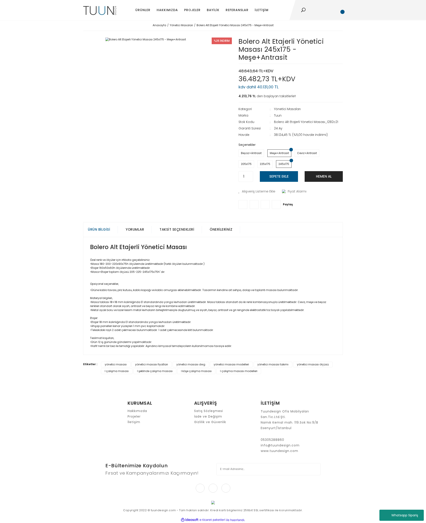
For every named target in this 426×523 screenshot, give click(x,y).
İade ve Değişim (208, 416)
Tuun (278, 115)
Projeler (134, 416)
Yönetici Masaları (287, 109)
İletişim (134, 422)
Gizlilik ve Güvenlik (210, 422)
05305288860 (272, 440)
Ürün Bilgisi (99, 229)
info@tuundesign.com (280, 445)
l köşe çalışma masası (196, 371)
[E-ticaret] (212, 520)
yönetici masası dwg (190, 364)
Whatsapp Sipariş (404, 515)
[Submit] (314, 469)
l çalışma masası (117, 371)
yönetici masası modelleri (231, 364)
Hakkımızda (137, 411)
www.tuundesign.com (279, 451)
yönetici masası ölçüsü (313, 364)
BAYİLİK (213, 10)
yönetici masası (116, 364)
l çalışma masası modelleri (238, 371)
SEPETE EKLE (279, 176)
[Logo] (99, 10)
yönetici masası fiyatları (151, 364)
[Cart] (340, 10)
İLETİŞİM (261, 10)
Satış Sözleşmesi (208, 411)
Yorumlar (135, 229)
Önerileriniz (221, 229)
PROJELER (192, 10)
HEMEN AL (324, 176)
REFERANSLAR (237, 10)
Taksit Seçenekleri (177, 229)
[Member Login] (328, 10)
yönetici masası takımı (272, 364)
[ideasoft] (190, 520)
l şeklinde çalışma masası (155, 371)
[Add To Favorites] (257, 191)
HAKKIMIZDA (167, 10)
